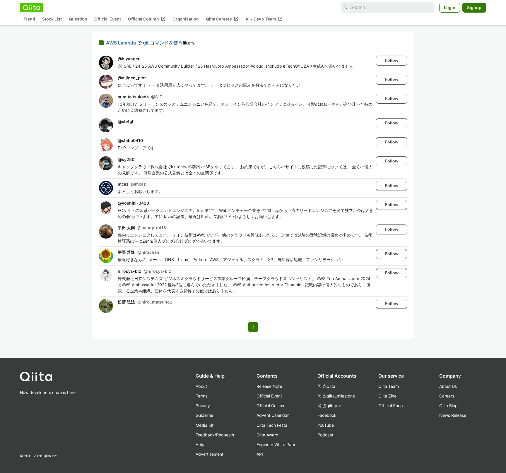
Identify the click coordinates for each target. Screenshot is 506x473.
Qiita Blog (448, 405)
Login (449, 7)
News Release (452, 415)
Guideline (204, 415)
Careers (446, 395)
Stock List (52, 19)
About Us (448, 386)
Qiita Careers (222, 19)
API (260, 454)
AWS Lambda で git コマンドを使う (144, 43)
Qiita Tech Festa (272, 425)
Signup (474, 7)
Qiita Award (267, 434)
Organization (185, 19)
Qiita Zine (387, 395)
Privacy (203, 405)
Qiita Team (388, 386)
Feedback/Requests (215, 434)
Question (78, 19)
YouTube (325, 425)
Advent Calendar (273, 415)
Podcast (325, 434)
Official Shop (390, 405)
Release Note (269, 386)
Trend (29, 19)
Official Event (107, 19)
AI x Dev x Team (264, 19)
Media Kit (204, 425)
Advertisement (209, 454)
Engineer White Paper (277, 444)
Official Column (146, 19)
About (201, 386)
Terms (201, 395)
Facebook (326, 415)
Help (200, 444)
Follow (391, 60)
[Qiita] (31, 7)
